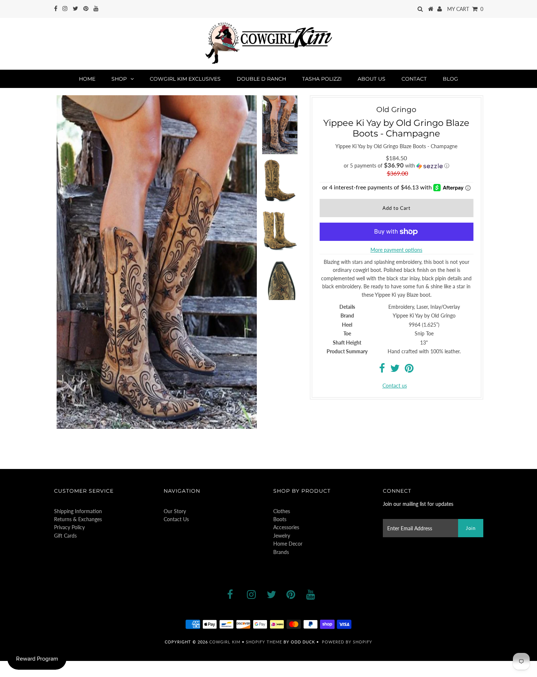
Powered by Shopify (347, 641)
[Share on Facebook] (382, 370)
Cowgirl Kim (224, 641)
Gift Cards (65, 535)
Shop (119, 79)
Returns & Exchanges (78, 519)
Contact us (394, 385)
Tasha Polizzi (322, 79)
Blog (450, 79)
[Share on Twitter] (395, 370)
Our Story (175, 511)
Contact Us (176, 519)
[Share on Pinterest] (409, 370)
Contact (414, 79)
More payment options (396, 250)
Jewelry (281, 535)
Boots (279, 519)
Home (87, 79)
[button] (396, 165)
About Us (371, 79)
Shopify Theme (264, 641)
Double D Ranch (261, 79)
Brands (281, 552)
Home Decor (287, 544)
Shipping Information (78, 511)
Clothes (281, 511)
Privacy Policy (69, 527)
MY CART (465, 9)
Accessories (286, 527)
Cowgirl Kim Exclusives (185, 79)
